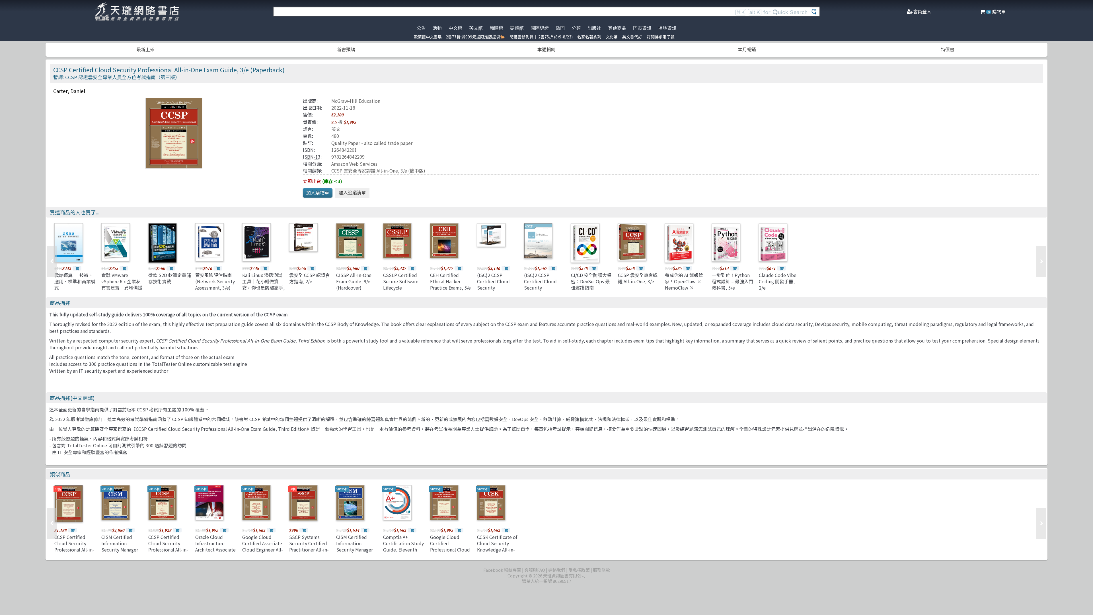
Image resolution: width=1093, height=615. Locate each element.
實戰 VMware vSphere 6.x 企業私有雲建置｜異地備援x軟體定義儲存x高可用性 (121, 288)
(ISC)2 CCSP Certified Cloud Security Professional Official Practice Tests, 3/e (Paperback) (545, 291)
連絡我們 (556, 570)
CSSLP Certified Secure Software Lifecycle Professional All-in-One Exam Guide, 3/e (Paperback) (403, 291)
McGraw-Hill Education (355, 100)
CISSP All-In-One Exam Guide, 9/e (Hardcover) (353, 281)
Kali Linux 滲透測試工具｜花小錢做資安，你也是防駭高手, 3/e (263, 285)
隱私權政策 (579, 570)
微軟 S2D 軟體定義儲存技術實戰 (169, 278)
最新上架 (145, 49)
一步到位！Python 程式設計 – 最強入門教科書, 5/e (732, 281)
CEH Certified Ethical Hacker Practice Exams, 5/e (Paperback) (450, 285)
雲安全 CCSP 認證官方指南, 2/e (309, 278)
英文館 (476, 27)
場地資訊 (667, 27)
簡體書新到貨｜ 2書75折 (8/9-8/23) (541, 37)
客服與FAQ (534, 570)
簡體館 (496, 27)
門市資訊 (642, 27)
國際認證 (540, 27)
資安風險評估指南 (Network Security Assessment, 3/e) (215, 281)
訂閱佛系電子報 (661, 37)
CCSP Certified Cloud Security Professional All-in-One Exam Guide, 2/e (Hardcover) (168, 550)
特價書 (947, 49)
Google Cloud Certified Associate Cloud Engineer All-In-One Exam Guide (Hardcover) (262, 550)
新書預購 (346, 49)
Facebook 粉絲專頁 (502, 570)
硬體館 (517, 27)
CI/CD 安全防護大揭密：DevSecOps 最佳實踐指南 (591, 281)
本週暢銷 (546, 49)
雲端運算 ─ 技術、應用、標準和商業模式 (74, 281)
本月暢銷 (747, 49)
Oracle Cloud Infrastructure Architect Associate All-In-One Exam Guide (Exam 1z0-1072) (215, 553)
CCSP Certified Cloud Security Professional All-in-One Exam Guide (74, 546)
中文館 (455, 27)
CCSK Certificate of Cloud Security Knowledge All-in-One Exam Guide (497, 546)
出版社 (594, 27)
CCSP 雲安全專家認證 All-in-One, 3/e (369, 170)
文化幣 (612, 37)
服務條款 (601, 570)
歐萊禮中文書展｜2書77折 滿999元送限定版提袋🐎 (459, 37)
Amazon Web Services (354, 163)
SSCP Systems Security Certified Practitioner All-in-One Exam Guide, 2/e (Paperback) (309, 550)
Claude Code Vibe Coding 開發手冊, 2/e (777, 281)
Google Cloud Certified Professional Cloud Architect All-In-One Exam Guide (451, 550)
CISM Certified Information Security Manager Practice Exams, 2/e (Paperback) (356, 550)
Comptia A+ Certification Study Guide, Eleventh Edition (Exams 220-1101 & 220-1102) (404, 550)
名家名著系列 (589, 37)
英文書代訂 (632, 37)
